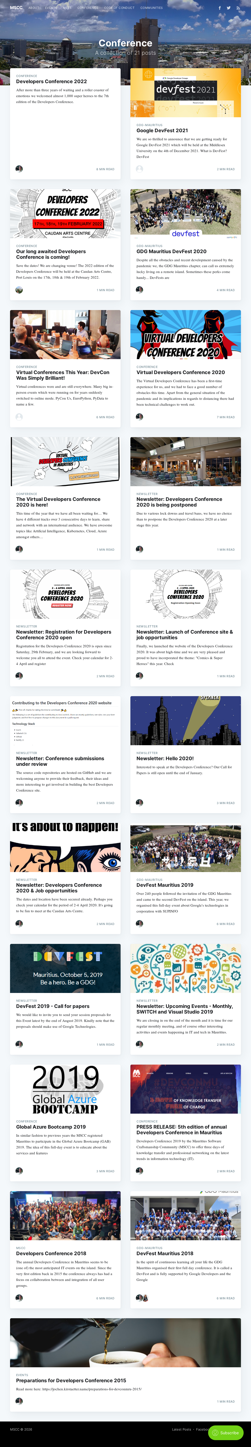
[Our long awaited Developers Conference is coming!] (65, 213)
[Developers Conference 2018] (65, 1215)
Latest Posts (181, 1429)
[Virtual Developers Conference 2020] (185, 334)
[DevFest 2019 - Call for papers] (65, 968)
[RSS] (238, 8)
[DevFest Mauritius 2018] (185, 1215)
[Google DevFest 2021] (185, 92)
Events (51, 8)
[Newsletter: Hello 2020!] (185, 720)
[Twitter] (230, 8)
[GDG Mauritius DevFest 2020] (185, 213)
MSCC (16, 7)
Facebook (203, 1429)
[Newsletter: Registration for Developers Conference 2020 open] (65, 594)
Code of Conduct (119, 8)
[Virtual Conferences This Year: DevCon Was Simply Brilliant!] (65, 334)
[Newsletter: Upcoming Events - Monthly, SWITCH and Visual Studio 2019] (185, 968)
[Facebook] (219, 8)
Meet (67, 8)
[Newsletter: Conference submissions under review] (65, 720)
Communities (151, 8)
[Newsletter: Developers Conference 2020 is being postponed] (185, 461)
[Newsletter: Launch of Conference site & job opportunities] (185, 594)
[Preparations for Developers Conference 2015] (125, 1342)
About (33, 8)
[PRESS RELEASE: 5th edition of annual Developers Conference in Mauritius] (185, 1089)
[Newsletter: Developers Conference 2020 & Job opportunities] (65, 847)
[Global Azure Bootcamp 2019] (65, 1089)
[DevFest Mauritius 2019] (185, 847)
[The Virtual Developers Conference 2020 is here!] (65, 461)
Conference (87, 8)
